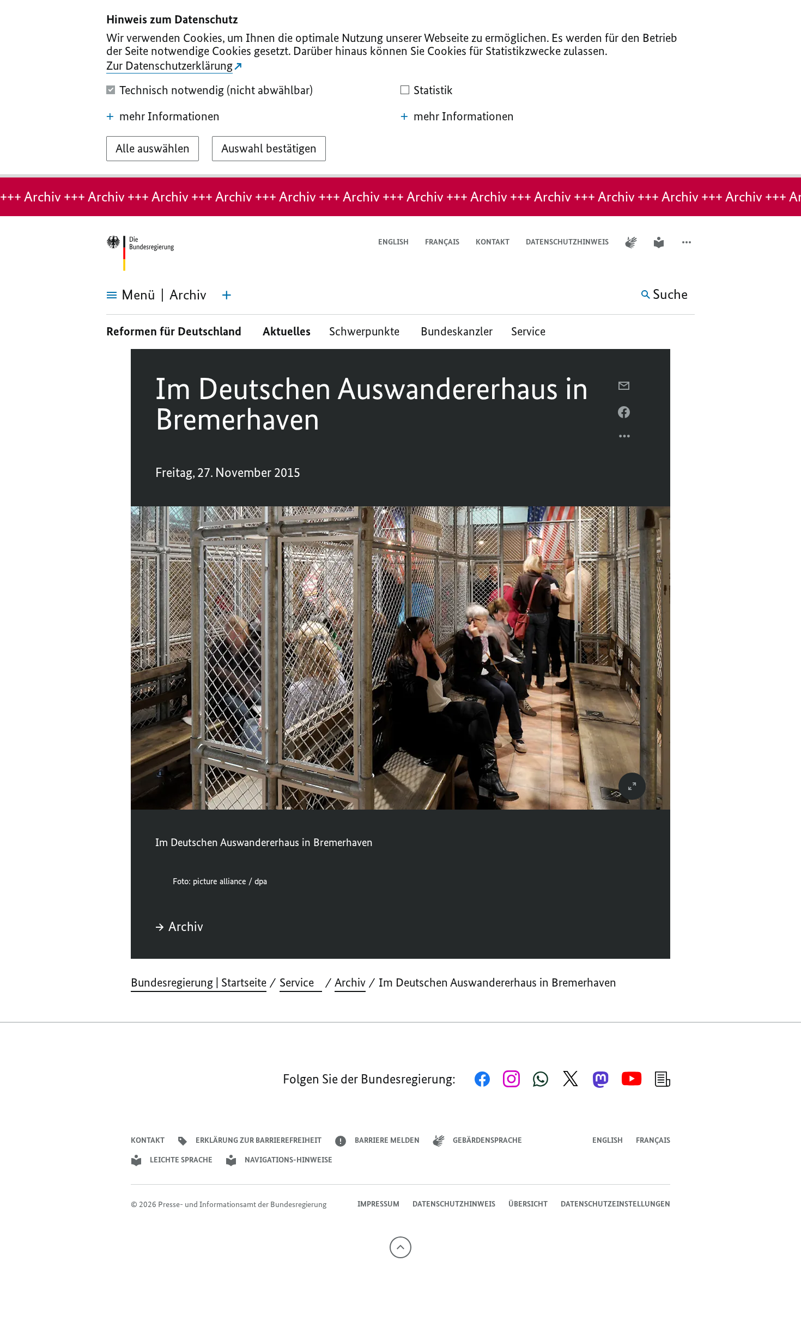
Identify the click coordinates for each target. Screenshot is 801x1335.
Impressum (378, 1204)
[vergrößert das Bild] (632, 786)
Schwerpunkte (365, 331)
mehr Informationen (169, 116)
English (393, 242)
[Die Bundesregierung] (140, 253)
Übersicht (528, 1204)
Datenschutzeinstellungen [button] (615, 1204)
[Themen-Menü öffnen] (226, 295)
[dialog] (400, 88)
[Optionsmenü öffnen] (625, 438)
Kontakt (492, 242)
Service (532, 331)
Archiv (185, 926)
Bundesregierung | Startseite (198, 982)
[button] (688, 242)
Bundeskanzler (457, 331)
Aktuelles (287, 331)
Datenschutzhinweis (567, 242)
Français (442, 242)
